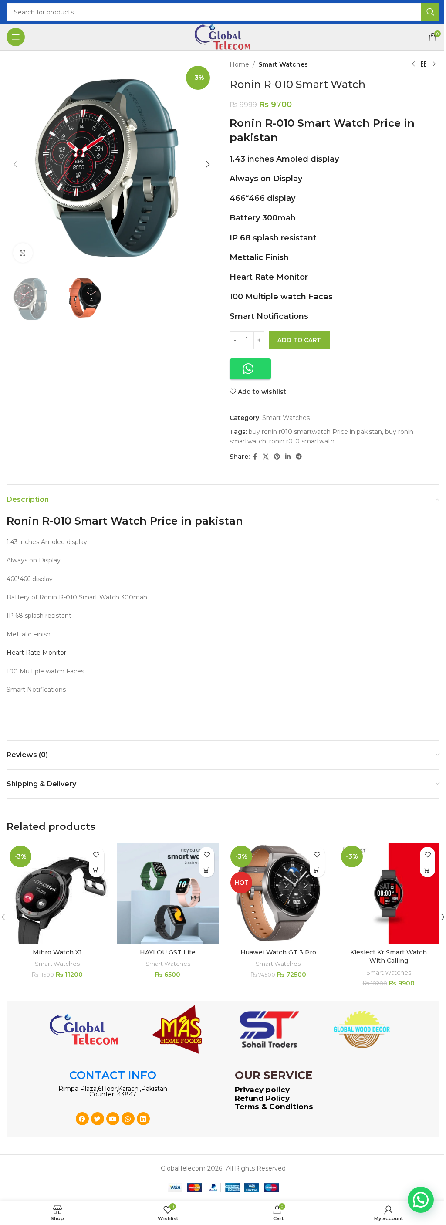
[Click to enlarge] (23, 253)
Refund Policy (262, 1098)
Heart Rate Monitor (269, 277)
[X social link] (265, 457)
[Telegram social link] (298, 457)
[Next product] (434, 64)
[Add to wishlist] (96, 854)
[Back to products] (424, 64)
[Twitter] (97, 1118)
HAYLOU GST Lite (168, 952)
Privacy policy (262, 1089)
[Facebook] (82, 1118)
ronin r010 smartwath (301, 441)
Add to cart (299, 339)
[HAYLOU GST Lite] (168, 893)
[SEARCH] (430, 12)
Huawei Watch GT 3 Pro (278, 952)
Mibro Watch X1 (57, 952)
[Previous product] (413, 64)
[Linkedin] (143, 1118)
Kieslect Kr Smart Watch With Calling (388, 956)
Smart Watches (283, 64)
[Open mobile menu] (15, 37)
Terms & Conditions (274, 1106)
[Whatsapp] (128, 1118)
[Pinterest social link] (277, 457)
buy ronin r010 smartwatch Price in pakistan (315, 432)
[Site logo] (223, 37)
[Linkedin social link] (288, 457)
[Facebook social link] (255, 457)
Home (239, 64)
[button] (15, 164)
